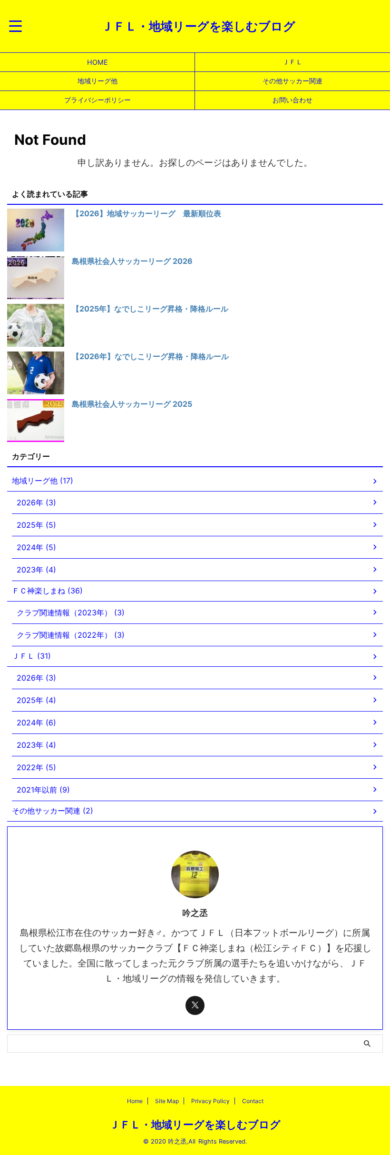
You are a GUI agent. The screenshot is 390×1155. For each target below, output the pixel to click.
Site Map (167, 1101)
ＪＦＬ (292, 62)
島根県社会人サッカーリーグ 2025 (132, 404)
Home (135, 1101)
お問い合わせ (292, 100)
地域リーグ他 (97, 81)
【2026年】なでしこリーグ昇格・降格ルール (150, 356)
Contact (252, 1101)
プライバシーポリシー (97, 100)
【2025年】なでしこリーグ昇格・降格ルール (150, 308)
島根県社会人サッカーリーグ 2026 (132, 261)
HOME (97, 62)
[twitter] (195, 1005)
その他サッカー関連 (292, 81)
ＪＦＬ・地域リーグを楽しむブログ (198, 26)
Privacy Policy (210, 1101)
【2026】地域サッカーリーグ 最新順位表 (146, 213)
